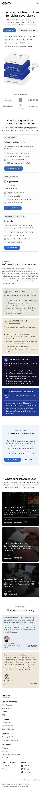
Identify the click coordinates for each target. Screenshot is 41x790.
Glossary (5, 769)
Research (5, 758)
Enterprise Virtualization (10, 740)
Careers (4, 711)
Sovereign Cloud (7, 737)
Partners (5, 748)
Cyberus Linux (6, 723)
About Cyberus (7, 705)
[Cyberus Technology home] (6, 3)
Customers (5, 751)
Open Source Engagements (11, 754)
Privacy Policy (35, 780)
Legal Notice (25, 780)
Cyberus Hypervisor (8, 726)
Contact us (5, 766)
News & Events (7, 708)
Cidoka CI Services (8, 729)
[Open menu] (37, 3)
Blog (3, 715)
